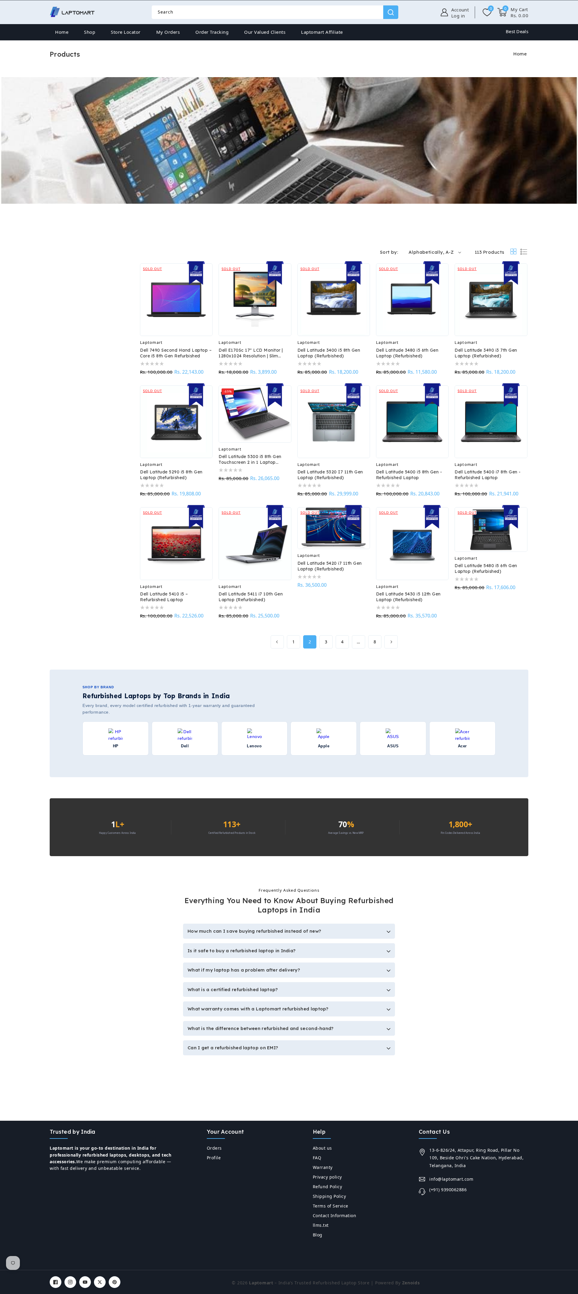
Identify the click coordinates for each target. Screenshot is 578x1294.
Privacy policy (327, 1177)
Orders (214, 1148)
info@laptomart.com (451, 1179)
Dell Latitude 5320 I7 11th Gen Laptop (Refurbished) (330, 474)
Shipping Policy (329, 1196)
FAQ (317, 1158)
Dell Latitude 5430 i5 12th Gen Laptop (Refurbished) (408, 596)
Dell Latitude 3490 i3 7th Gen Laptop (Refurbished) (486, 353)
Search (390, 12)
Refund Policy (327, 1186)
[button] (512, 12)
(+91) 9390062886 (448, 1189)
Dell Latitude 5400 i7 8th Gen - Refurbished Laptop (488, 474)
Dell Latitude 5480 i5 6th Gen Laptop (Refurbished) (486, 568)
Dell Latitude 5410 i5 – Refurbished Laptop (164, 596)
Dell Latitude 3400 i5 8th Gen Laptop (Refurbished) (328, 353)
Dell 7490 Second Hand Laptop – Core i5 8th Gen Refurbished (176, 353)
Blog (317, 1235)
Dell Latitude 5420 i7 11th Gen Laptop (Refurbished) (329, 566)
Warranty (323, 1167)
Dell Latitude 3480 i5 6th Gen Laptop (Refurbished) (407, 353)
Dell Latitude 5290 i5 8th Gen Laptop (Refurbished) (171, 474)
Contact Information (334, 1215)
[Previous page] (277, 642)
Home (520, 54)
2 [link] (310, 642)
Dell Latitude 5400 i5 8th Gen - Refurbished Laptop (409, 474)
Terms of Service (330, 1206)
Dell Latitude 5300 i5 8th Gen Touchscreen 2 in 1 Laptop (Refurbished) (250, 459)
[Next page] (391, 642)
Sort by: (389, 252)
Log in (458, 15)
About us (322, 1148)
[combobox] (275, 12)
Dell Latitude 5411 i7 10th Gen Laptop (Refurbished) (251, 596)
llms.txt (321, 1225)
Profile (214, 1158)
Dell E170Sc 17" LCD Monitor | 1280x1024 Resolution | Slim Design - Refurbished (251, 353)
